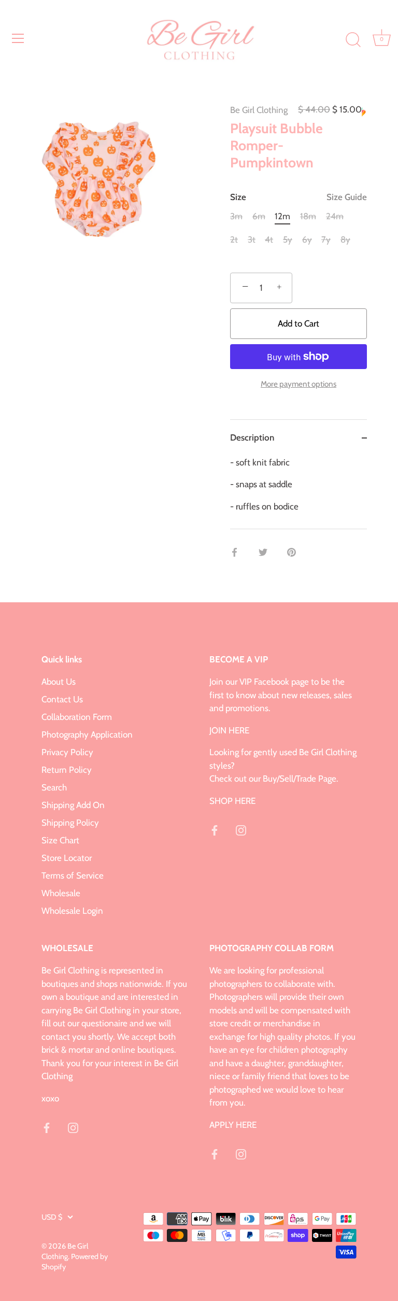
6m (258, 216)
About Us (58, 681)
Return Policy (66, 770)
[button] (364, 112)
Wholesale (60, 893)
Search (54, 787)
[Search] (353, 40)
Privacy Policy (67, 752)
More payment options (298, 384)
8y (345, 239)
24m (335, 216)
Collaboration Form (76, 717)
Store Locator (66, 858)
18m (308, 216)
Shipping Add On (73, 805)
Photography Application (87, 734)
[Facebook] (214, 829)
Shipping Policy (70, 822)
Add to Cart (298, 323)
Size (298, 197)
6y (307, 239)
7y (326, 239)
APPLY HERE (233, 1125)
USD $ (51, 1217)
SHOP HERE (232, 801)
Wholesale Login (72, 911)
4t (269, 239)
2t (234, 239)
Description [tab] (252, 437)
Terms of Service (72, 875)
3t (251, 239)
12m (282, 216)
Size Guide (346, 197)
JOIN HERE (229, 730)
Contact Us (62, 699)
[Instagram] (241, 829)
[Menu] (18, 38)
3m (236, 216)
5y (287, 239)
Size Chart (60, 840)
